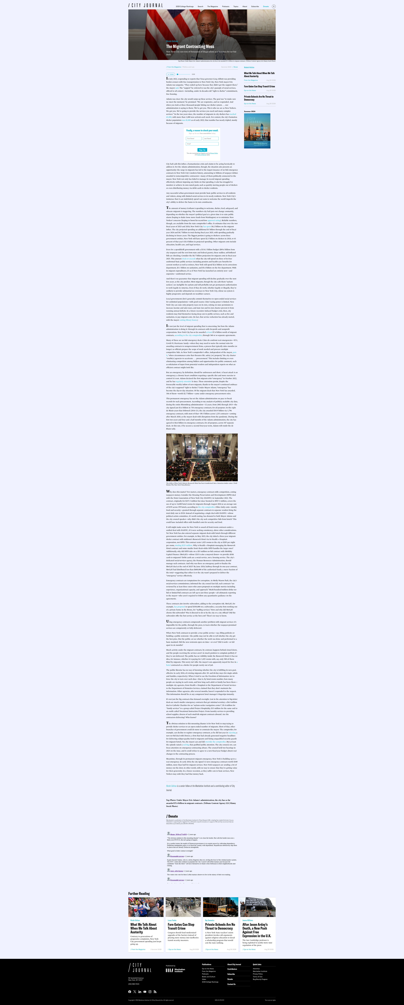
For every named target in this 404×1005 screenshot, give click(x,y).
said (177, 87)
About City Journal (234, 964)
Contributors (232, 969)
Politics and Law (188, 67)
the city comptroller (206, 506)
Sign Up (202, 150)
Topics (235, 6)
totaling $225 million (183, 545)
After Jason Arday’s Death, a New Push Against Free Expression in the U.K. (257, 930)
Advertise (256, 969)
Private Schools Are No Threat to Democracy (259, 98)
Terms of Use (257, 977)
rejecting (232, 732)
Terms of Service (201, 154)
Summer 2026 (156, 949)
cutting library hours (188, 319)
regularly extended (183, 381)
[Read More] (260, 130)
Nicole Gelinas (172, 41)
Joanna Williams (248, 920)
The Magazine (212, 6)
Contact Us (231, 984)
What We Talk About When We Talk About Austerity (259, 75)
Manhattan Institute (260, 971)
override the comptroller (215, 741)
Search (200, 6)
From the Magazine (138, 949)
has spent (207, 226)
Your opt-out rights (270, 1000)
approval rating (214, 220)
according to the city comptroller (188, 335)
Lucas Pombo (172, 920)
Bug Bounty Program (260, 979)
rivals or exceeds (188, 258)
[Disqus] (202, 857)
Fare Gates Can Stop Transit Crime (259, 86)
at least (209, 332)
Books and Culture (208, 977)
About (245, 6)
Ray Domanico (209, 920)
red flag (186, 744)
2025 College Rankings (185, 6)
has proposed (179, 606)
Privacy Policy (214, 153)
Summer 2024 (226, 67)
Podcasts (225, 6)
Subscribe (255, 6)
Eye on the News (175, 949)
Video (204, 979)
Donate (266, 6)
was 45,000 (186, 120)
